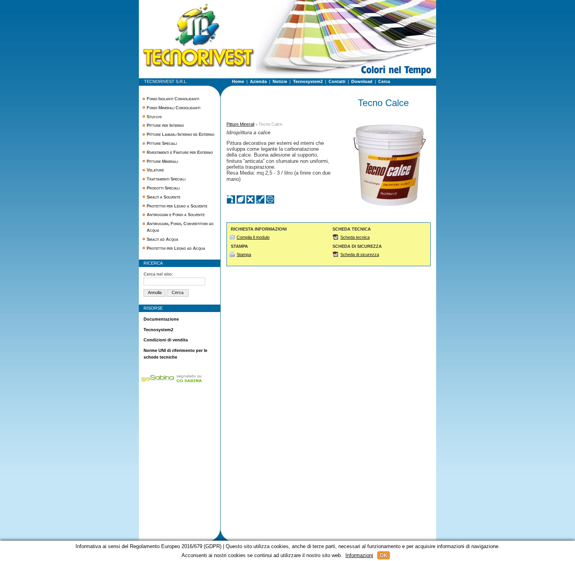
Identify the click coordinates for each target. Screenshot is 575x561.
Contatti (337, 81)
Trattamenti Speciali (166, 179)
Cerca (384, 81)
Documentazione (161, 319)
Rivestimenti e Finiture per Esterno (180, 152)
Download (361, 81)
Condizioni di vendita (166, 339)
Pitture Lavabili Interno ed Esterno (180, 134)
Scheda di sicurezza (359, 254)
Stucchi (154, 116)
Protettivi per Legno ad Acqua (176, 248)
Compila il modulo (253, 237)
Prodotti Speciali (163, 188)
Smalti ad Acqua (162, 239)
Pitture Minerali (162, 161)
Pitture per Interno (165, 125)
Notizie (280, 81)
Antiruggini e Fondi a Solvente (176, 214)
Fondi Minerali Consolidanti (173, 107)
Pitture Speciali (162, 143)
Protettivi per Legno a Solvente (177, 206)
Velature (155, 170)
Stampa (244, 254)
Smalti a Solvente (163, 197)
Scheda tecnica (355, 237)
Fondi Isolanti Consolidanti (173, 98)
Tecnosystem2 (308, 81)
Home (238, 81)
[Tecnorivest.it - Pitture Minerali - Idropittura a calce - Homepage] (178, 17)
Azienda (258, 81)
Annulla (155, 292)
